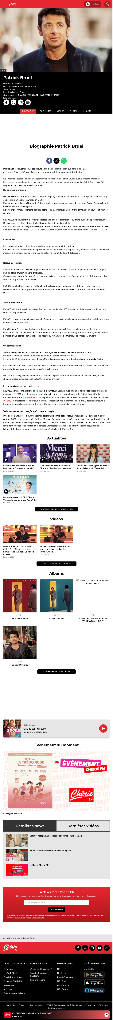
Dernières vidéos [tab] (83, 826)
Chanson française (28, 95)
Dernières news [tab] (30, 826)
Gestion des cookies (56, 1008)
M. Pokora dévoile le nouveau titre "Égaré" (51, 850)
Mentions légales (36, 1005)
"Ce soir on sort (30, 397)
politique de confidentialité (35, 917)
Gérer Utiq (103, 1005)
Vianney (7, 400)
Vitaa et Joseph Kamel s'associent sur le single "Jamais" (56, 835)
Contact (22, 1005)
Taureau (12, 89)
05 (15, 83)
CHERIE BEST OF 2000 (34, 728)
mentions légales (20, 917)
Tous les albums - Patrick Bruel (56, 671)
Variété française (49, 95)
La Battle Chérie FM (39, 865)
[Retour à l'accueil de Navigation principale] (12, 4)
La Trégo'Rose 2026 (12, 813)
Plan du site (10, 1005)
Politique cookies (61, 1005)
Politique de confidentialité (83, 1005)
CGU (49, 1005)
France (23, 92)
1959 (19, 83)
